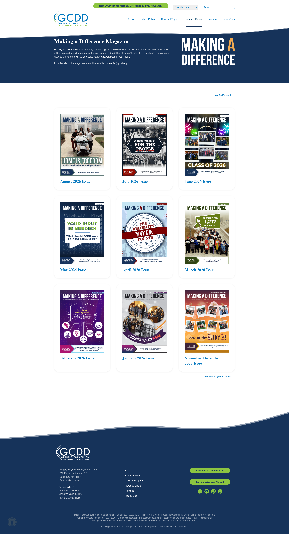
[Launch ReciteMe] (12, 521)
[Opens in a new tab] (200, 491)
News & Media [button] (194, 19)
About (128, 470)
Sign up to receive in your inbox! (102, 56)
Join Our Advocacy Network (210, 481)
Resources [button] (229, 19)
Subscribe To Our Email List (210, 470)
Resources (131, 495)
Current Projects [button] (170, 19)
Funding (129, 490)
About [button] (131, 19)
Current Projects (134, 480)
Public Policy (132, 475)
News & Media (133, 485)
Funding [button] (212, 19)
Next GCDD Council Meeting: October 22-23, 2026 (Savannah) (130, 5)
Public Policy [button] (147, 19)
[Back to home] (72, 18)
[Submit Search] (233, 7)
